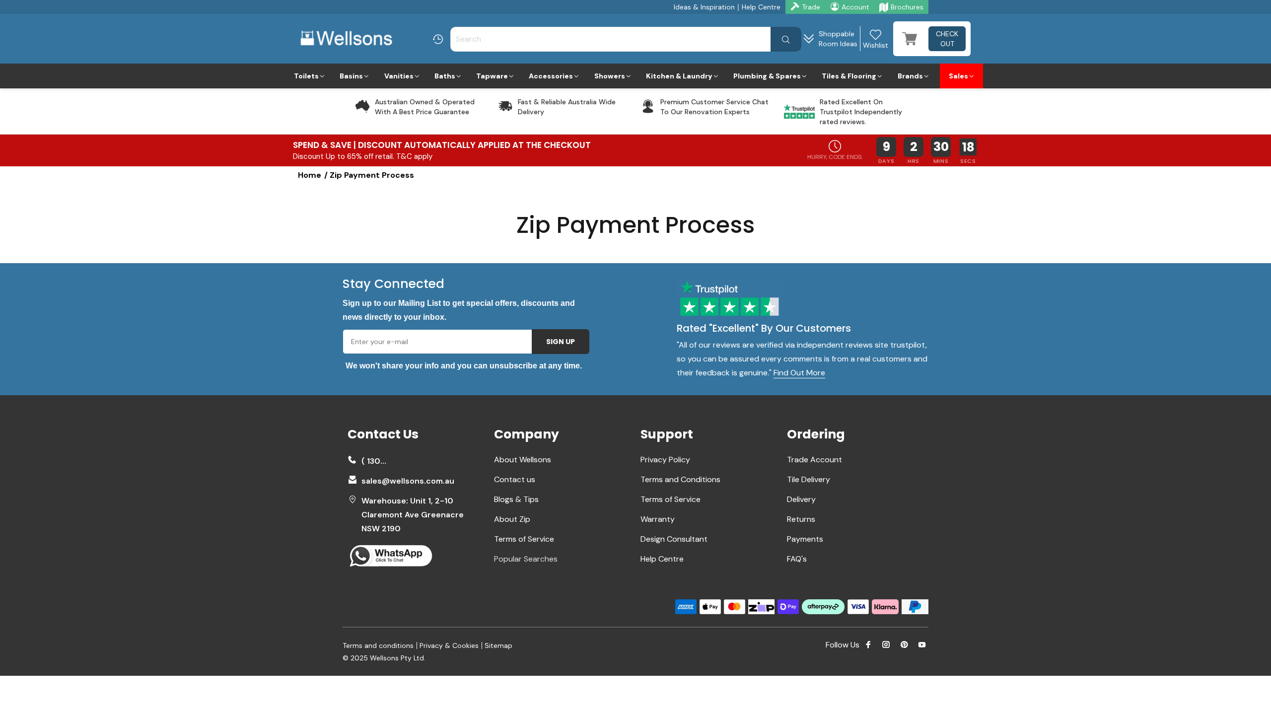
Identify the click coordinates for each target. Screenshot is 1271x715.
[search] (786, 39)
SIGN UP (560, 342)
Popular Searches (526, 559)
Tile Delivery (808, 479)
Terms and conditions (378, 645)
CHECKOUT (947, 38)
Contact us (514, 479)
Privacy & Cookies (449, 645)
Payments (805, 539)
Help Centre (761, 6)
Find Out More (799, 373)
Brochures (907, 6)
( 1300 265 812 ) (376, 461)
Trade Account (814, 459)
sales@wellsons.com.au (407, 481)
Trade (811, 6)
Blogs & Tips (516, 499)
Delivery (801, 499)
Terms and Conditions (680, 479)
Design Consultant (673, 539)
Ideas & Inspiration (704, 6)
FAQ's (797, 559)
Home (309, 175)
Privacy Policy (665, 459)
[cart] (909, 38)
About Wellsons (522, 459)
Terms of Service (524, 539)
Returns (801, 519)
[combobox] (625, 39)
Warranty (657, 519)
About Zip (512, 519)
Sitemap (498, 645)
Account (855, 6)
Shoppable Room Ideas (838, 38)
